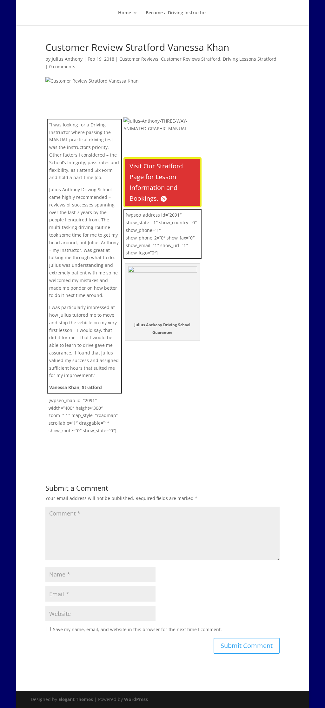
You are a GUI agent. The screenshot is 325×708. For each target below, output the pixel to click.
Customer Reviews (138, 59)
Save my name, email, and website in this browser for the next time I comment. (137, 629)
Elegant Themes (75, 699)
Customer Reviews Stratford (190, 59)
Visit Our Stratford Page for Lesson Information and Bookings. (156, 182)
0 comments (62, 67)
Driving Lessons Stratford (249, 59)
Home (124, 13)
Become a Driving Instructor (176, 13)
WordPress (136, 699)
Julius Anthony (67, 59)
